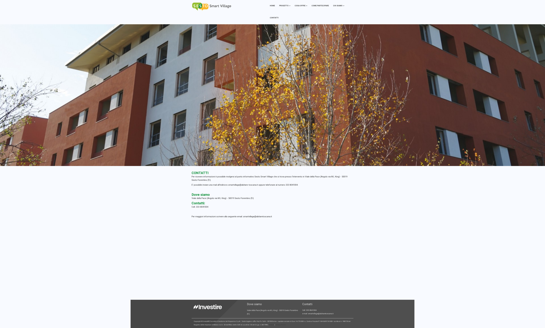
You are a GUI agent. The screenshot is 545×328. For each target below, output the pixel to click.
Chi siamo (338, 6)
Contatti (274, 18)
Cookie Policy (280, 325)
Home (272, 6)
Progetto (284, 6)
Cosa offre (300, 6)
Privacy (271, 325)
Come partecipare (320, 6)
